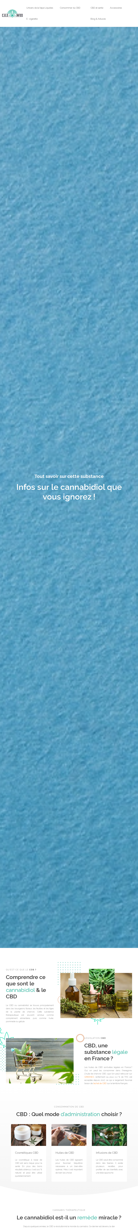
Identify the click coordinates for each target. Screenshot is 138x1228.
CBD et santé (97, 8)
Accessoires (116, 8)
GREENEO (89, 1077)
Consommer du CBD (70, 8)
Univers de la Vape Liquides (39, 8)
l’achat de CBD (100, 1083)
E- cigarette (32, 19)
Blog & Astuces (98, 19)
